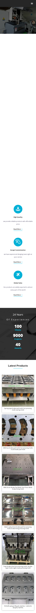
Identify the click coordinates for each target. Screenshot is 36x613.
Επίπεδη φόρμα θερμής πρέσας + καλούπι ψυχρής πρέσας (18, 606)
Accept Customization (18, 250)
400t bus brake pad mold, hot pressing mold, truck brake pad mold (18, 448)
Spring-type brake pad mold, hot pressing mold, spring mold (18, 409)
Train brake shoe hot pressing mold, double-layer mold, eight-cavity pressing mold (18, 567)
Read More (17, 229)
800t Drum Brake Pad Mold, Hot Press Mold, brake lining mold (17, 488)
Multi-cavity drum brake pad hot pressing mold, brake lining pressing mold (18, 527)
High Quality (18, 217)
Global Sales (18, 283)
